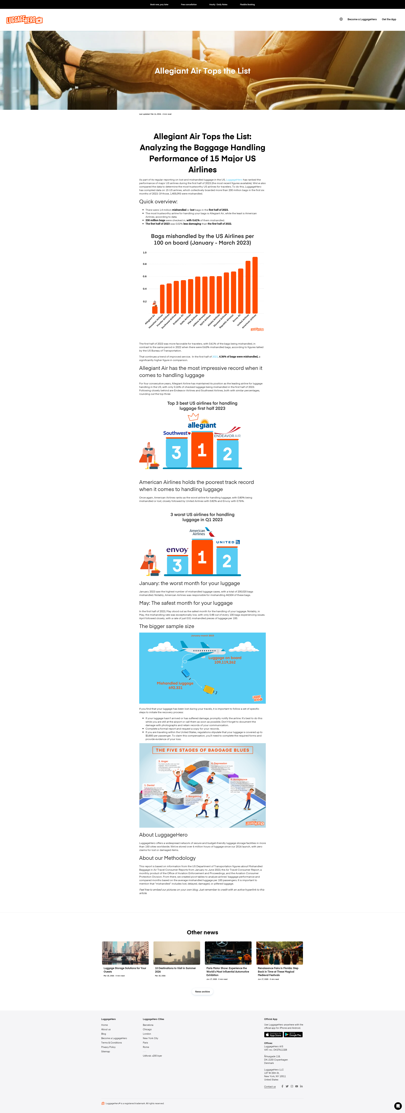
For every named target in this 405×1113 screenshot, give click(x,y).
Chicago (147, 1029)
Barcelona (148, 1024)
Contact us (270, 1086)
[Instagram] (292, 1086)
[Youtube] (297, 1086)
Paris (145, 1042)
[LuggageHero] (24, 22)
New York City (150, 1038)
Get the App (389, 19)
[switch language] (341, 19)
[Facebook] (282, 1086)
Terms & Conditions (111, 1042)
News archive (202, 991)
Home (104, 1024)
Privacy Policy (108, 1047)
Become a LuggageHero (362, 19)
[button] (398, 1106)
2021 (215, 356)
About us (106, 1029)
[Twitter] (287, 1086)
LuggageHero (234, 179)
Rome (146, 1047)
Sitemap (105, 1051)
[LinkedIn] (301, 1086)
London (147, 1033)
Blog (103, 1033)
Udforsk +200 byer (152, 1055)
